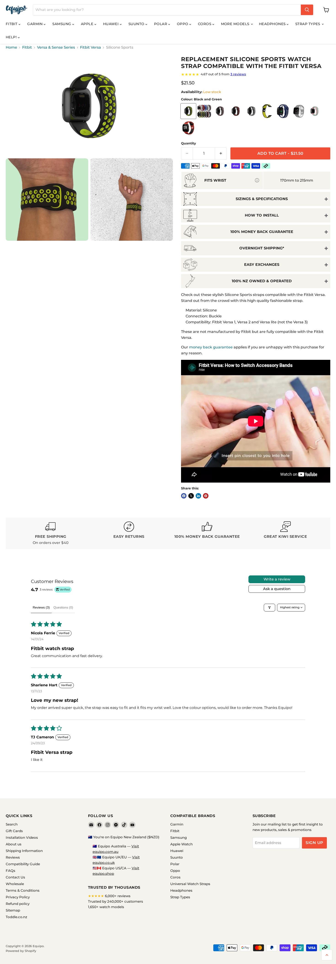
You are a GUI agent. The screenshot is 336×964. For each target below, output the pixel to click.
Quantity (188, 143)
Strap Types (308, 24)
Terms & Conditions (23, 890)
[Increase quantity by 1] (221, 153)
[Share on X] (191, 496)
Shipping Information (24, 851)
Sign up (314, 842)
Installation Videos (22, 837)
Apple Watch (181, 844)
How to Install (262, 215)
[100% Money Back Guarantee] (207, 533)
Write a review (277, 579)
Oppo (183, 24)
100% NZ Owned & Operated (262, 281)
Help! (12, 37)
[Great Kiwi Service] (285, 533)
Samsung (62, 24)
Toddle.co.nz (16, 917)
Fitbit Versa (90, 47)
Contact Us (15, 877)
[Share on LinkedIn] (198, 496)
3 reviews (238, 74)
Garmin (35, 24)
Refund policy (17, 903)
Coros (205, 24)
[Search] (307, 10)
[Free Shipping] (50, 533)
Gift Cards (14, 831)
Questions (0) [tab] (63, 607)
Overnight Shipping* (261, 248)
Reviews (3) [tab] (41, 607)
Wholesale (15, 884)
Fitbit (12, 24)
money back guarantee (211, 347)
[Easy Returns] (129, 533)
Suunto (136, 24)
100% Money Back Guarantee (261, 232)
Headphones (273, 24)
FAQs (10, 870)
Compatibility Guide (23, 864)
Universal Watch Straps (190, 884)
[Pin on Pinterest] (205, 496)
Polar (161, 24)
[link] (255, 74)
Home (11, 47)
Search (12, 824)
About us (13, 844)
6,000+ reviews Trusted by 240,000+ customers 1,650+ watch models (115, 901)
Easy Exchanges (261, 264)
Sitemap (13, 910)
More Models (235, 24)
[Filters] (269, 607)
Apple (87, 24)
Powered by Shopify (21, 951)
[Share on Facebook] (184, 496)
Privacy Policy (18, 897)
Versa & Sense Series (56, 47)
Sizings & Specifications (262, 199)
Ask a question (277, 589)
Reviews (13, 857)
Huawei (111, 24)
